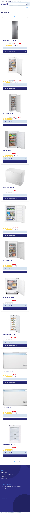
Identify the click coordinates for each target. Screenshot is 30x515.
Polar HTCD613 (4, 488)
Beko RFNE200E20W (6, 492)
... (11, 16)
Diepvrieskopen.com (6, 1)
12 (19, 16)
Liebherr (3, 500)
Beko (2, 502)
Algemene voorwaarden (7, 474)
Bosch (2, 504)
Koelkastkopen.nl (16, 1)
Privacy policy (4, 478)
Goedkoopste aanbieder (10, 51)
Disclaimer (3, 476)
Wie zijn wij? (4, 472)
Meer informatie (8, 48)
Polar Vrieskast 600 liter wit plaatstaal (11, 486)
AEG (2, 506)
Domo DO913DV (5, 490)
